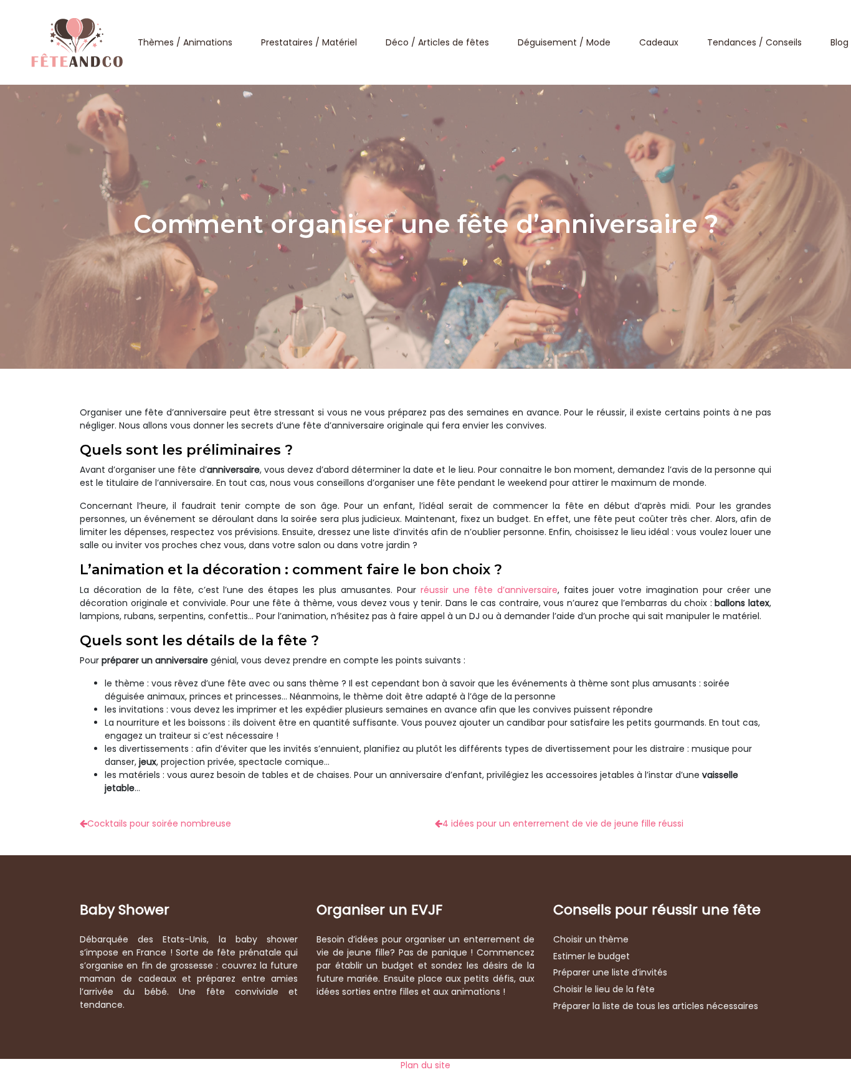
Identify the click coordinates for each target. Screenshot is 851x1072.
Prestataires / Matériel (309, 42)
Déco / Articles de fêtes (437, 42)
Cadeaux (658, 42)
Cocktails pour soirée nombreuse (159, 823)
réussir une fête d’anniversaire (489, 590)
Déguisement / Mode (564, 42)
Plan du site (425, 1065)
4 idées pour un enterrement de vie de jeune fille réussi (562, 823)
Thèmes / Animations (185, 42)
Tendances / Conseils (754, 42)
